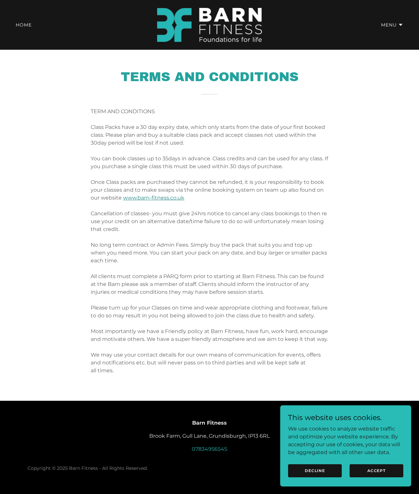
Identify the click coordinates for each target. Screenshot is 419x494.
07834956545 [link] (209, 449)
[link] (209, 24)
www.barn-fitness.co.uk (153, 198)
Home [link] (24, 25)
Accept (376, 470)
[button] (392, 25)
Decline (315, 470)
